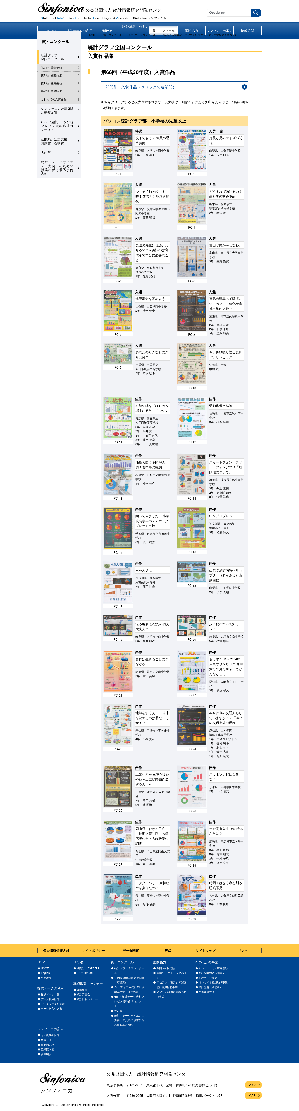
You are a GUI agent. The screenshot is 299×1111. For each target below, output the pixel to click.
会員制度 (46, 1054)
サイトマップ (205, 950)
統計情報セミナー (87, 999)
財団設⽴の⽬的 (50, 1035)
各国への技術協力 (167, 968)
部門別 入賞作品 (141, 87)
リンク (243, 950)
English (45, 973)
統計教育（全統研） (210, 987)
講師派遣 (82, 989)
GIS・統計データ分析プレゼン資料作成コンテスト (57, 125)
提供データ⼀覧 (50, 994)
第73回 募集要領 (51, 83)
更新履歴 (46, 977)
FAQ (168, 950)
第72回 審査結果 (51, 91)
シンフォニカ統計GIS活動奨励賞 (57, 110)
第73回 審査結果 (51, 75)
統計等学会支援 (208, 977)
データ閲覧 (131, 950)
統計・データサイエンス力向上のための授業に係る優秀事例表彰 (57, 167)
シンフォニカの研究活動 (213, 968)
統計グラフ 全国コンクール (52, 57)
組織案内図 (47, 1049)
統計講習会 (83, 994)
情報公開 (46, 1040)
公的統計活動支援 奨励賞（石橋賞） (54, 141)
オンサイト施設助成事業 (213, 982)
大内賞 (46, 152)
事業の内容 (47, 1044)
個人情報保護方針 (56, 950)
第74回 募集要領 (51, 67)
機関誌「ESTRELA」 (89, 968)
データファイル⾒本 (53, 1004)
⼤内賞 (118, 1010)
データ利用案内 (50, 999)
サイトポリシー (93, 950)
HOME (45, 968)
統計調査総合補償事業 (212, 973)
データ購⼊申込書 (51, 1008)
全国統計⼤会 (207, 992)
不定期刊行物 (85, 973)
